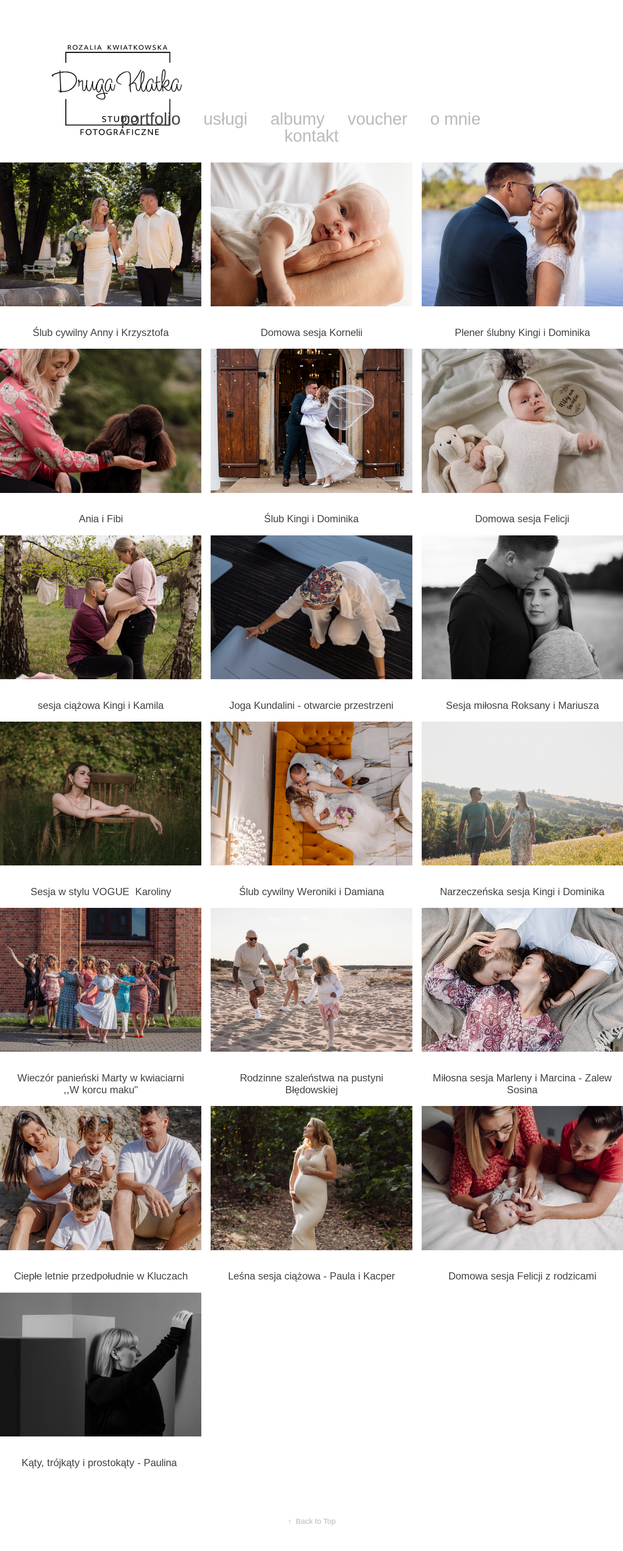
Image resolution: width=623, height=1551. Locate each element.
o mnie (455, 118)
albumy (297, 118)
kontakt (311, 135)
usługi (225, 118)
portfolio (151, 118)
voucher (377, 118)
